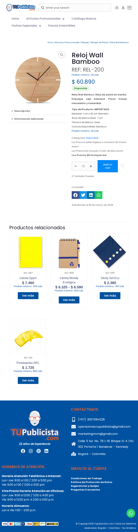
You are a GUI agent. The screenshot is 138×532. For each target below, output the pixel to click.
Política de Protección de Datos (91, 482)
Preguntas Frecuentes (85, 489)
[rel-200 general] (37, 78)
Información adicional (28, 119)
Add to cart (107, 166)
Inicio (50, 42)
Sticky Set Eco (110, 278)
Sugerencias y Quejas (85, 486)
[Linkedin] (46, 451)
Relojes (85, 42)
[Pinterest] (38, 451)
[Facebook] (23, 451)
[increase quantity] (91, 166)
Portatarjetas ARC (28, 362)
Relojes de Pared (99, 42)
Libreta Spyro (28, 278)
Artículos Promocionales (67, 42)
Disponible (92, 138)
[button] (37, 111)
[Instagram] (30, 451)
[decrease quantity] (76, 166)
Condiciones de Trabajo (86, 478)
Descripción (22, 111)
